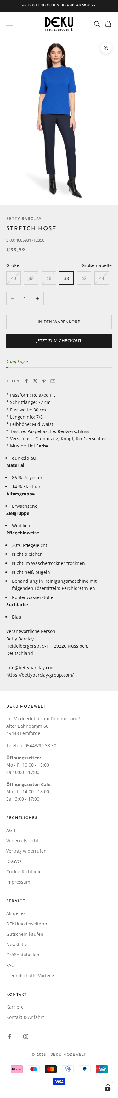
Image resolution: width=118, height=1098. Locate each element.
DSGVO (13, 861)
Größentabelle (96, 265)
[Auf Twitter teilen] (35, 380)
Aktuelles (15, 913)
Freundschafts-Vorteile (30, 975)
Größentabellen (22, 955)
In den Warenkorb (59, 321)
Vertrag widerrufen (26, 851)
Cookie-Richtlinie (24, 872)
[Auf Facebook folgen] (9, 1036)
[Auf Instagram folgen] (26, 1036)
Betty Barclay (24, 219)
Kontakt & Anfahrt (25, 1017)
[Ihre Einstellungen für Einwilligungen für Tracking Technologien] (107, 1087)
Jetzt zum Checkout (59, 340)
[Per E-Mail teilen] (52, 380)
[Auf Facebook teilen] (26, 380)
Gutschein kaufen (24, 934)
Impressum (18, 882)
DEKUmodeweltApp (26, 924)
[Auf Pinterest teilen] (44, 380)
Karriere (15, 1007)
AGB (10, 830)
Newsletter (17, 944)
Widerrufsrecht (22, 841)
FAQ (10, 965)
